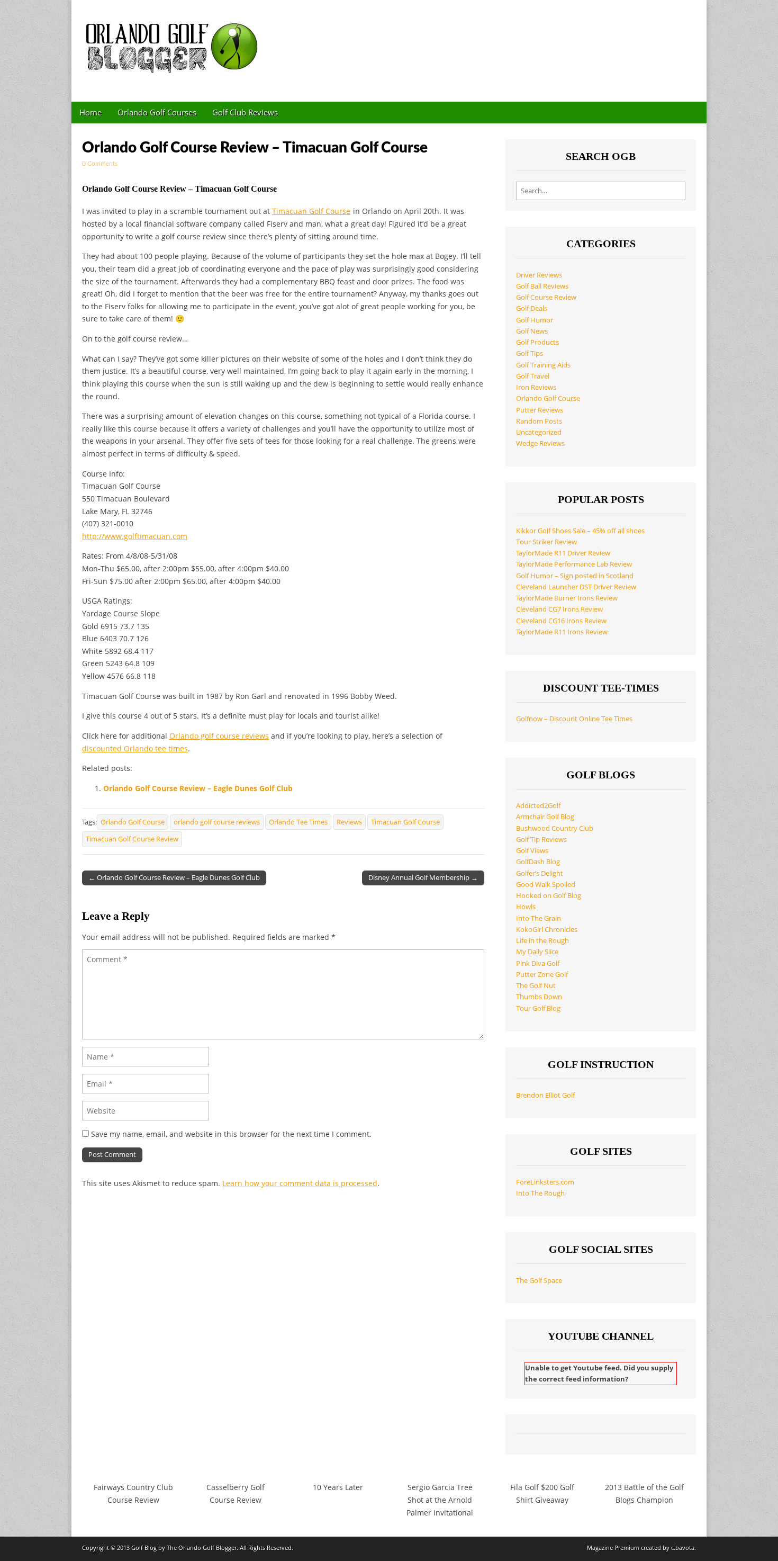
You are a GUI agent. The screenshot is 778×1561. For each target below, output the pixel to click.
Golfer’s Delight (539, 873)
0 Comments (99, 163)
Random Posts (539, 421)
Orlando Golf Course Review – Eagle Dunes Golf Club (198, 788)
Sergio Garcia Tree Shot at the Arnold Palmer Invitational (439, 1499)
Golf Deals (531, 308)
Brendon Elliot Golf (545, 1095)
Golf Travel (532, 376)
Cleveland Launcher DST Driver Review (576, 586)
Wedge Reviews (540, 443)
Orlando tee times (156, 748)
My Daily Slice (537, 951)
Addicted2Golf (538, 805)
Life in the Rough (542, 940)
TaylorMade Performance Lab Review (574, 564)
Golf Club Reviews (245, 112)
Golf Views (532, 850)
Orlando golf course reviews (219, 736)
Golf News (532, 331)
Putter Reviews (539, 410)
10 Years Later (338, 1487)
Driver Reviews (539, 275)
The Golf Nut (536, 985)
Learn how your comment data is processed (299, 1183)
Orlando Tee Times (298, 822)
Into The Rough (540, 1193)
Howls (526, 906)
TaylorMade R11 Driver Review (563, 553)
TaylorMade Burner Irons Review (567, 598)
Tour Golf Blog (538, 1008)
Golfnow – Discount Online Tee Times (574, 718)
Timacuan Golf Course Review (132, 839)
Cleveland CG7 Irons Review (559, 609)
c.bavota (682, 1547)
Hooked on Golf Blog (548, 895)
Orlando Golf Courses (156, 112)
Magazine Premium (613, 1547)
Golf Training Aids (543, 365)
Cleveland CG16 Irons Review (561, 620)
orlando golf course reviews (217, 822)
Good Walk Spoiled (545, 884)
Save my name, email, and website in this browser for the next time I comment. (231, 1134)
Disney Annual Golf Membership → (423, 877)
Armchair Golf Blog (545, 816)
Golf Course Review (546, 297)
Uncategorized (539, 432)
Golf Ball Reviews (542, 286)
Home (90, 112)
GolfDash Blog (538, 861)
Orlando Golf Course (133, 822)
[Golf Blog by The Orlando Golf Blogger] (174, 43)
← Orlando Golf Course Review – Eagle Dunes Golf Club (174, 877)
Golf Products (537, 342)
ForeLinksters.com (545, 1182)
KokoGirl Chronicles (546, 929)
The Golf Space (539, 1280)
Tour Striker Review (546, 541)
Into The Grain (538, 918)
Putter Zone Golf (542, 974)
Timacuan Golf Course (311, 211)
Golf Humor (534, 320)
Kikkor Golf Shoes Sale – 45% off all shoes (580, 530)
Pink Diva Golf (537, 963)
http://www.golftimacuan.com (134, 536)
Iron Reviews (536, 387)
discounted (103, 748)
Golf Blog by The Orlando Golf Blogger (184, 1547)
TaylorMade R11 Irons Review (562, 631)
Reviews (349, 822)
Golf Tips (529, 353)
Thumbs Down (539, 996)
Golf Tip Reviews (541, 839)
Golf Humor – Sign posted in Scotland (575, 575)
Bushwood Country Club (554, 828)
